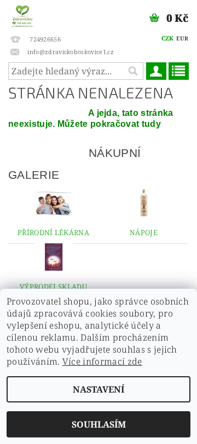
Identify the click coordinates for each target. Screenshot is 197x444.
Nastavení (98, 389)
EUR (182, 38)
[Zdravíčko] (22, 14)
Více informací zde (102, 361)
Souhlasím (99, 424)
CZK (167, 38)
